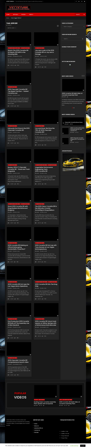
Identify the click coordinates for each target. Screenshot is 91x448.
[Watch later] (81, 1)
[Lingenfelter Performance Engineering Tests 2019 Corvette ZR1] (46, 156)
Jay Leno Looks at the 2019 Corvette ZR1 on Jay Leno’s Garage (44, 52)
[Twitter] (78, 1)
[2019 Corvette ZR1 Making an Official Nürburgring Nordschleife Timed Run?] (19, 234)
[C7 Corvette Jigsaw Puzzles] (73, 162)
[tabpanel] (73, 92)
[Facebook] (76, 1)
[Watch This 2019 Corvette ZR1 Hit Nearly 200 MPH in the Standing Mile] (19, 39)
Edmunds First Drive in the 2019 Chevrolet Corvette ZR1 (18, 129)
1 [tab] (72, 107)
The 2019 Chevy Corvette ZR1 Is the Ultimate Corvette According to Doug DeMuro (46, 208)
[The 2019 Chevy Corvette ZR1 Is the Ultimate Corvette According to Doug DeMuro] (46, 195)
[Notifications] (84, 1)
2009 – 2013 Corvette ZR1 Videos (66, 399)
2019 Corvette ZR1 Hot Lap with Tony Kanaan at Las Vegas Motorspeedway (46, 247)
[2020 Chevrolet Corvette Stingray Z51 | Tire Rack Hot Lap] (65, 141)
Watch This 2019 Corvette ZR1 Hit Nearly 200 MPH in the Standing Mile (18, 52)
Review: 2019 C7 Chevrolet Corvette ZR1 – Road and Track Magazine (19, 169)
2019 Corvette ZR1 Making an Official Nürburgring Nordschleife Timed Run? (18, 247)
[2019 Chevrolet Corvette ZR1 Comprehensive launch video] (19, 349)
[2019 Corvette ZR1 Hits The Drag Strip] (46, 273)
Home (7, 14)
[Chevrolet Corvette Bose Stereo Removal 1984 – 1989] (73, 121)
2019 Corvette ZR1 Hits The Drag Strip (46, 285)
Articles (15, 14)
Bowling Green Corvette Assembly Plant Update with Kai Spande (45, 403)
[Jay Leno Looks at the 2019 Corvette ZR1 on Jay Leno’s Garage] (46, 39)
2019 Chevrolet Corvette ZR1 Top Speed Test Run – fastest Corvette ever (18, 91)
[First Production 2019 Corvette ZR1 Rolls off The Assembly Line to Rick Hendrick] (19, 310)
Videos (31, 14)
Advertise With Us (38, 428)
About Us (36, 426)
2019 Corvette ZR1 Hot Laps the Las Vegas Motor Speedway (18, 285)
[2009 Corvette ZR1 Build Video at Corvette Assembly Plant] (73, 85)
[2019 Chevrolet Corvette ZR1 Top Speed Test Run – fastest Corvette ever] (19, 78)
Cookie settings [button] (74, 445)
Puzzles (23, 14)
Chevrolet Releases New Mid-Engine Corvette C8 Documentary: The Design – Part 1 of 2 (29, 1)
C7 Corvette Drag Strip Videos (14, 48)
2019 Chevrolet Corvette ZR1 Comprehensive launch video (18, 361)
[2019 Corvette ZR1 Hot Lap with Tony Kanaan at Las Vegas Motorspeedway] (46, 234)
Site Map (36, 432)
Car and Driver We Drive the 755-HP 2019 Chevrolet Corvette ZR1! (45, 130)
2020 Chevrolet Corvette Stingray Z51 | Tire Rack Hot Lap (77, 139)
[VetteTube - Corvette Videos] (18, 7)
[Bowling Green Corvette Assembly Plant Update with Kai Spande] (45, 391)
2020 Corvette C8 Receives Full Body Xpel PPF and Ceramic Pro (77, 129)
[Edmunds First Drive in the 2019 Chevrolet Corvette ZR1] (19, 117)
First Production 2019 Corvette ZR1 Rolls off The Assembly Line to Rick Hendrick (18, 323)
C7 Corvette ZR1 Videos (25, 48)
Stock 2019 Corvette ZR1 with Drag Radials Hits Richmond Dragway (18, 208)
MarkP (10, 56)
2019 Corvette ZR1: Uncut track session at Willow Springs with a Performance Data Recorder (45, 323)
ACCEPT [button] (83, 445)
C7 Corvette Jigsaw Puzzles (73, 169)
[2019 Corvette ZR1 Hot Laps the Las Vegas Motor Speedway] (19, 273)
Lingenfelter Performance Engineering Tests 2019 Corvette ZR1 (44, 169)
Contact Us (37, 430)
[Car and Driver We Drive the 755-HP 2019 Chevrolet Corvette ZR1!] (46, 117)
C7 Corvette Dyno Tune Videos (41, 165)
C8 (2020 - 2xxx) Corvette (39, 399)
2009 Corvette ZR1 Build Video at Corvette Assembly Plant (72, 94)
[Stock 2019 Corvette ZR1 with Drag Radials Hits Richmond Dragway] (19, 195)
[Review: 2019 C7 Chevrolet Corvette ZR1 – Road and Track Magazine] (19, 156)
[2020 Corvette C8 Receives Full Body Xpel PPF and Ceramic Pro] (65, 131)
